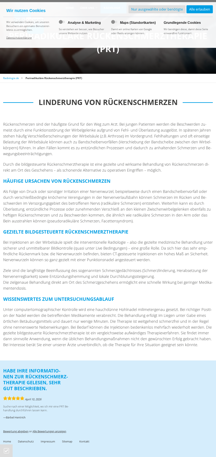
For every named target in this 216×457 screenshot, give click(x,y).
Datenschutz (26, 441)
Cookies (6, 450)
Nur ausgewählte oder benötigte (157, 9)
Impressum (48, 441)
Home (7, 441)
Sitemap (67, 441)
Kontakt (84, 441)
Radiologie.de (11, 78)
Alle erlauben (199, 9)
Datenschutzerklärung (19, 37)
